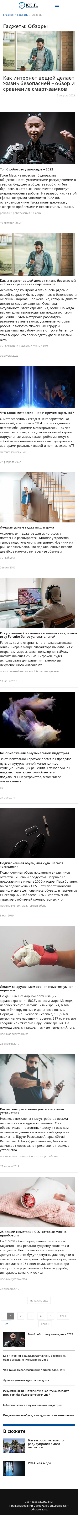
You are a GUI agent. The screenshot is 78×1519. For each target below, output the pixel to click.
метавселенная (10, 446)
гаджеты (24, 340)
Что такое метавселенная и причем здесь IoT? (38, 80)
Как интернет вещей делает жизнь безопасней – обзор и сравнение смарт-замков (36, 1352)
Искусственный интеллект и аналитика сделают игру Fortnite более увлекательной (36, 1387)
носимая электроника (14, 1028)
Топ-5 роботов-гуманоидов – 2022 (50, 1328)
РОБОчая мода (39, 1457)
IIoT (2, 781)
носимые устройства (13, 900)
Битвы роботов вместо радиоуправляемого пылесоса (46, 1438)
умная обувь (38, 900)
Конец (45, 1318)
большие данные (47, 665)
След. (63, 1310)
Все (6, 1318)
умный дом (40, 340)
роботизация (21, 207)
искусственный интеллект (16, 665)
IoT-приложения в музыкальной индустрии (32, 1399)
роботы (5, 207)
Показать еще (39, 1294)
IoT (24, 446)
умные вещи (8, 340)
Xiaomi (37, 207)
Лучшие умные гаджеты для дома (26, 1374)
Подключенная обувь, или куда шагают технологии (38, 1409)
